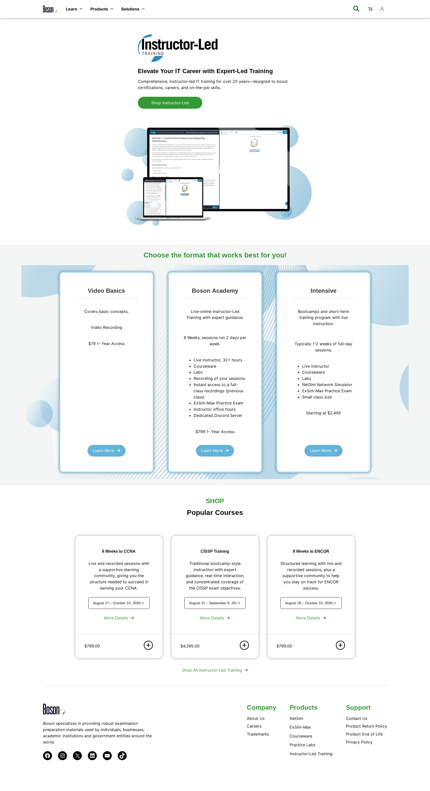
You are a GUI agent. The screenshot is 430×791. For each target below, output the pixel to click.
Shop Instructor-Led (170, 102)
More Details (116, 617)
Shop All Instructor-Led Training (212, 670)
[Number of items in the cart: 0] (370, 9)
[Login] (382, 9)
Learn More (103, 450)
